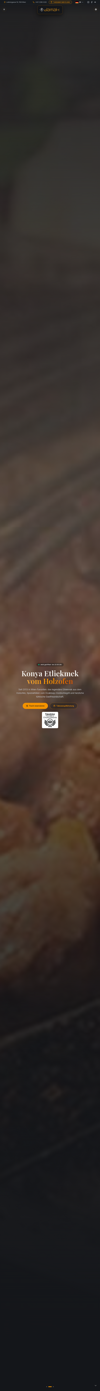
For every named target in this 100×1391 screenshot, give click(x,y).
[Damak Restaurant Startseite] (50, 9)
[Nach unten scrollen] (95, 1386)
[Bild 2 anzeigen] (48, 1386)
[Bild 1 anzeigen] (46, 1386)
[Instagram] (88, 2)
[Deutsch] (96, 9)
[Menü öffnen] (4, 9)
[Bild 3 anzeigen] (52, 1386)
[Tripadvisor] (95, 2)
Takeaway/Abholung (61, 2)
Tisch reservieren (37, 706)
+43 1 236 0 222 (41, 2)
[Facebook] (92, 2)
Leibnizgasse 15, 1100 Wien (16, 2)
